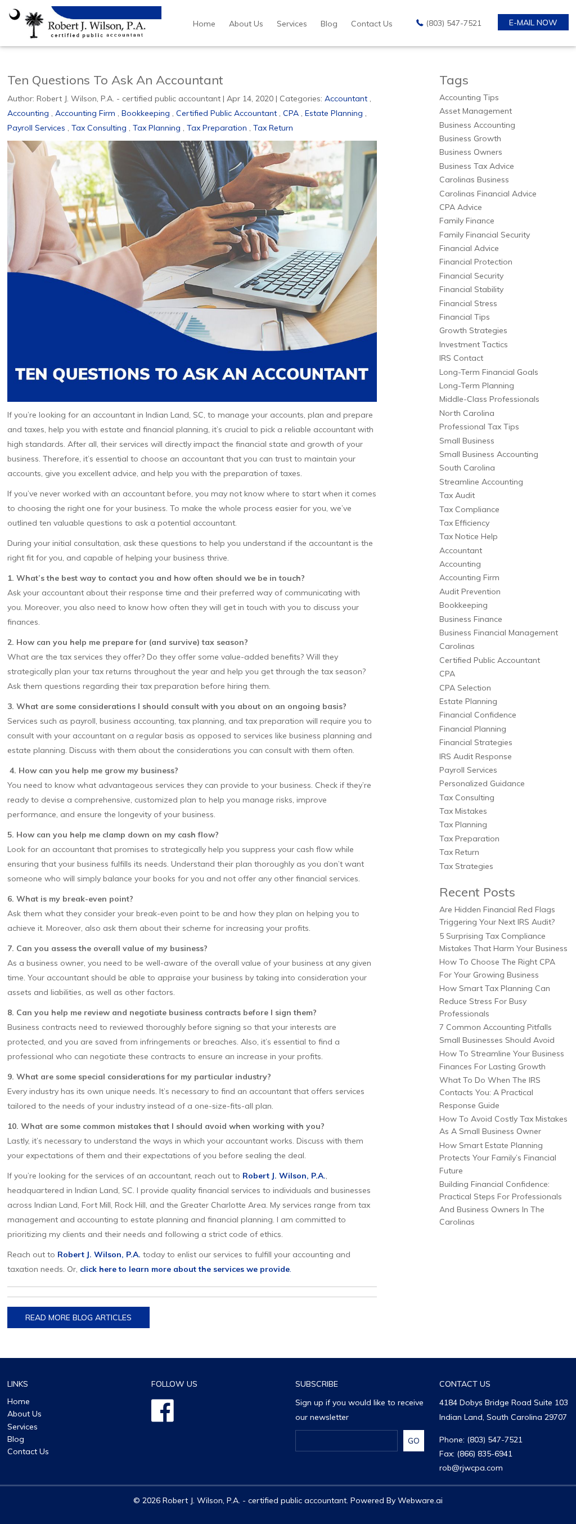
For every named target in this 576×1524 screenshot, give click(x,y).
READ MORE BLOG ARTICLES (78, 1317)
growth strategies (473, 330)
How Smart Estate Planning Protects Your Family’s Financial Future (497, 1158)
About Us (246, 24)
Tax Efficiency (464, 523)
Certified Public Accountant (226, 113)
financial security (471, 276)
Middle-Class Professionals (489, 399)
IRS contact (461, 358)
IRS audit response (475, 756)
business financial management (498, 632)
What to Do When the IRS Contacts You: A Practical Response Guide (490, 1092)
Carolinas (457, 646)
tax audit (457, 495)
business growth (470, 138)
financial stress (468, 303)
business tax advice (476, 166)
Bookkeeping (146, 113)
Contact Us (372, 24)
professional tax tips (479, 427)
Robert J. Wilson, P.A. (284, 1176)
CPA (291, 113)
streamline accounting (481, 482)
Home (204, 24)
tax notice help (468, 536)
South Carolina (467, 468)
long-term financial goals (488, 372)
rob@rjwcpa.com (471, 1468)
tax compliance (469, 509)
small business (466, 441)
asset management (475, 111)
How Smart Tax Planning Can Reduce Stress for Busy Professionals (494, 1001)
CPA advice (460, 207)
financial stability (471, 289)
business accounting (477, 125)
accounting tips (469, 97)
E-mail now (533, 22)
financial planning (472, 729)
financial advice (469, 248)
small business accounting (488, 454)
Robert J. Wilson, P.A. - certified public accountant (254, 1500)
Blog (329, 24)
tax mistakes (463, 811)
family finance (466, 221)
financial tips (464, 317)
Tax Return (273, 128)
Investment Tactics (473, 344)
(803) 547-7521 (454, 23)
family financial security (484, 235)
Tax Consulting (99, 128)
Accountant (346, 98)
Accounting (28, 113)
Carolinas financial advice (488, 194)
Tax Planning (157, 128)
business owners (470, 152)
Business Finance (470, 619)
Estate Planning (334, 113)
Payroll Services (36, 128)
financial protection (475, 262)
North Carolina (466, 413)
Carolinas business (474, 179)
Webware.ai (420, 1500)
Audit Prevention (470, 591)
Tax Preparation (217, 128)
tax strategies (466, 866)
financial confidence (477, 715)
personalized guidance (482, 783)
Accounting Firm (85, 113)
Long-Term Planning (476, 385)
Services (292, 24)
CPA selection (465, 688)
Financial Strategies (475, 742)
